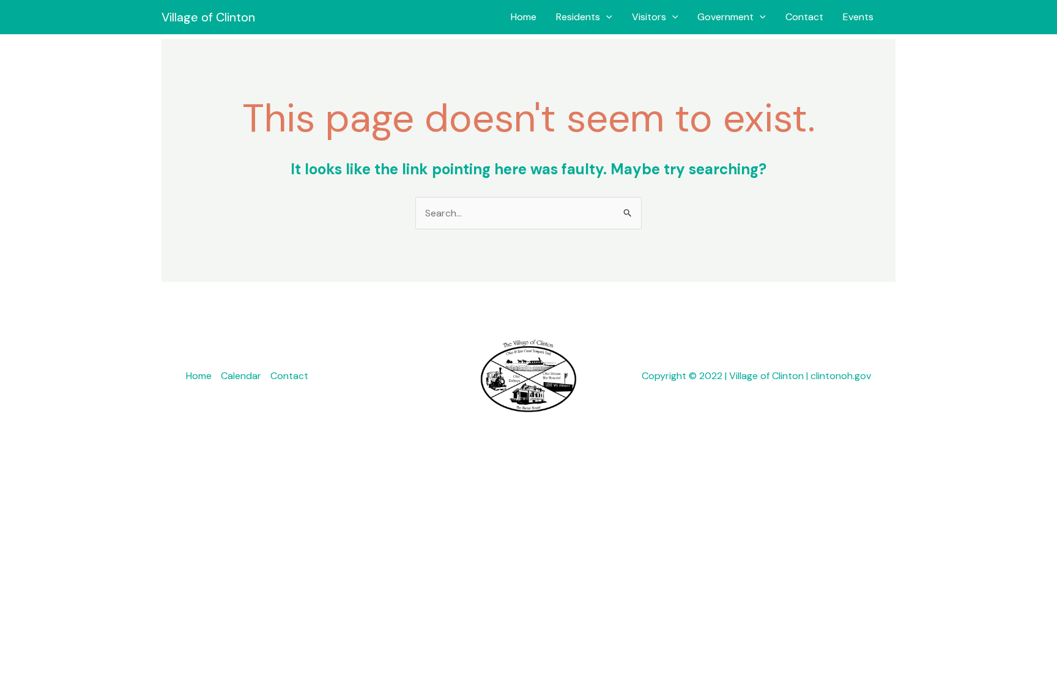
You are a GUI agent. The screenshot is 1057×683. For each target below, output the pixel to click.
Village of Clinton (208, 17)
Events (858, 16)
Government (725, 16)
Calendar (241, 375)
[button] (606, 17)
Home (523, 16)
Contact (804, 16)
